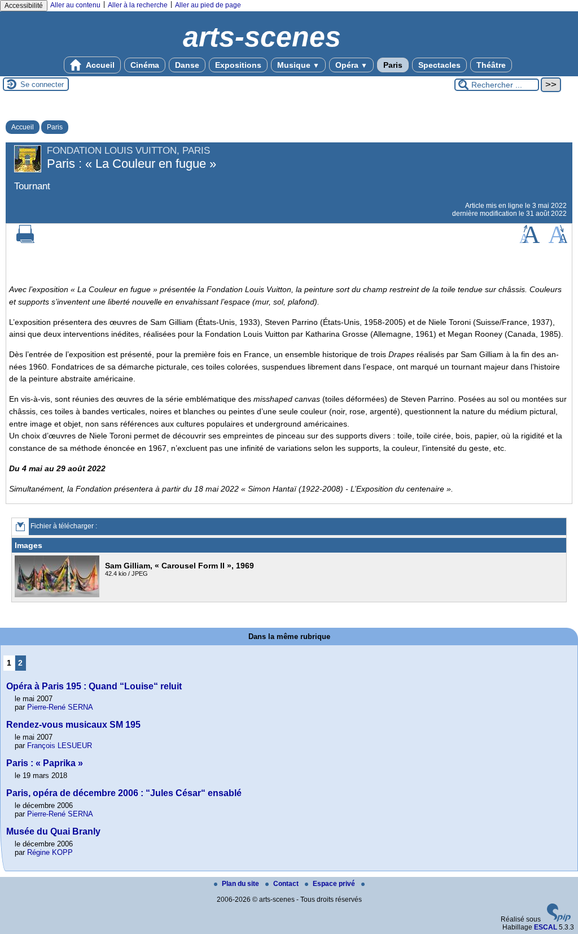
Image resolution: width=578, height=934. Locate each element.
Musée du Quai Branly (53, 831)
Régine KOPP (50, 852)
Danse (187, 64)
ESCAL (545, 927)
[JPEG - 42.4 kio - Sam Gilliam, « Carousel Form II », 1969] (58, 595)
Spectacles (439, 64)
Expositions (238, 64)
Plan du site (241, 884)
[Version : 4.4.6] (558, 919)
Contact (286, 884)
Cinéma (144, 64)
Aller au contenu (75, 5)
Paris (392, 64)
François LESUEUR (59, 745)
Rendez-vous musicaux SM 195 (73, 724)
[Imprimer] (25, 241)
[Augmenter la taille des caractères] (529, 241)
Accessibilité (24, 6)
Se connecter (42, 84)
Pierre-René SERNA (60, 707)
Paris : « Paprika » (44, 763)
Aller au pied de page (208, 5)
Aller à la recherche (138, 5)
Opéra (351, 64)
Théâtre (491, 64)
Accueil (99, 64)
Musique (298, 64)
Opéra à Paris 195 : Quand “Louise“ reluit (94, 686)
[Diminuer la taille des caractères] (558, 241)
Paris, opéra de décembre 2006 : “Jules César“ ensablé (124, 793)
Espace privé (335, 884)
